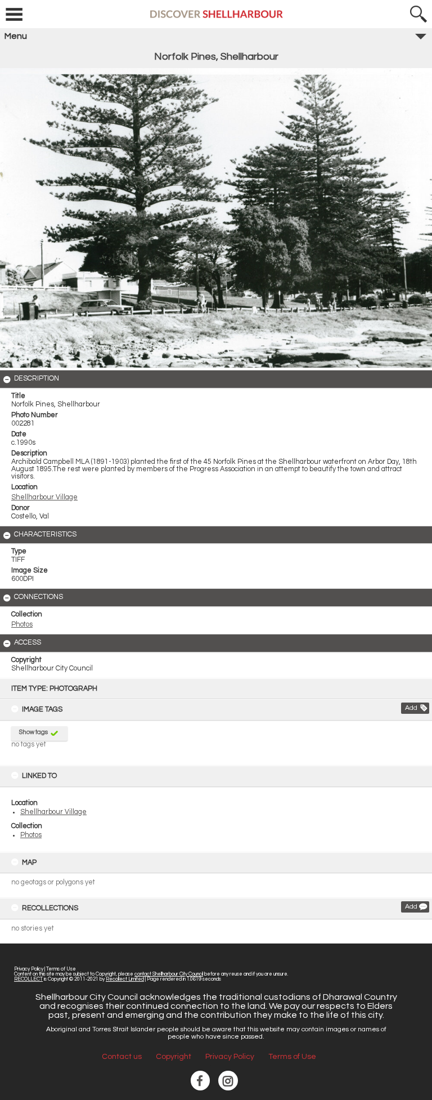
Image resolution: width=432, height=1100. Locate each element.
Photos (31, 835)
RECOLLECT (28, 979)
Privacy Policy (28, 969)
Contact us (122, 1057)
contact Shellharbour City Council (168, 974)
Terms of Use (61, 969)
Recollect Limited (125, 979)
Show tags (33, 732)
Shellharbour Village (53, 812)
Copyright (173, 1057)
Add (411, 708)
